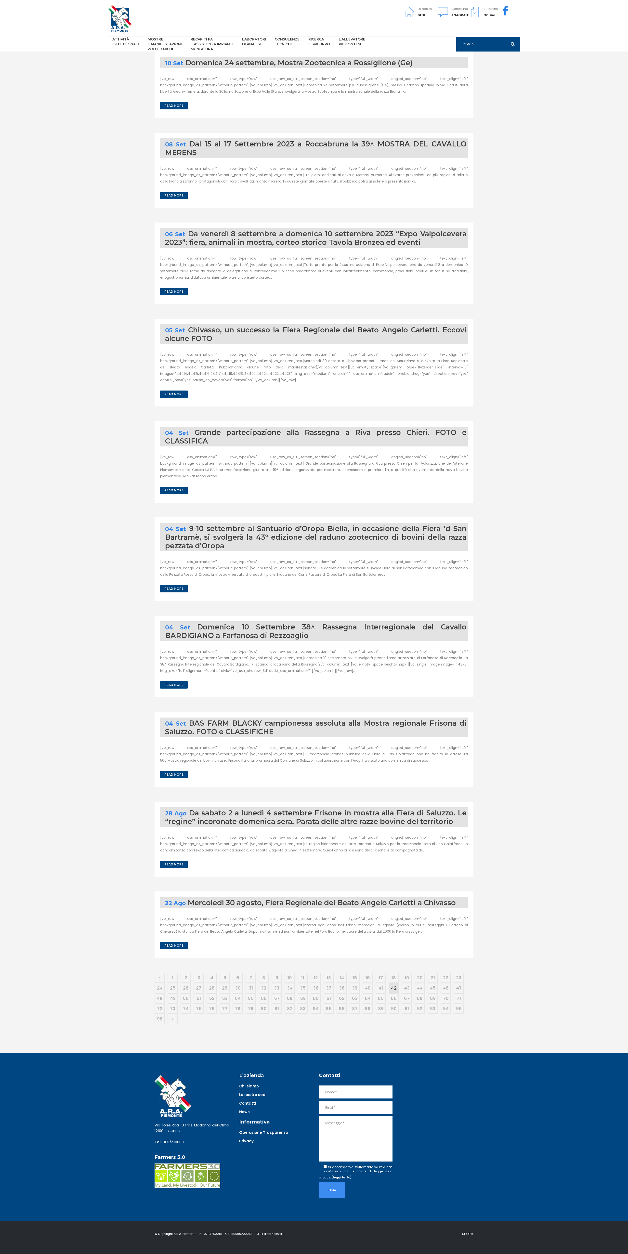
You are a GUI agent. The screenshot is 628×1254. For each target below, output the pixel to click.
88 (368, 1009)
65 (381, 998)
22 (445, 978)
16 (368, 978)
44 (420, 988)
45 (433, 988)
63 (355, 998)
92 (419, 1009)
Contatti (247, 1103)
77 (224, 1009)
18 (394, 978)
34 (290, 988)
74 (186, 1009)
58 (290, 998)
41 (381, 988)
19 (407, 978)
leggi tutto (341, 1177)
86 (342, 1009)
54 (238, 998)
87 (355, 1009)
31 (251, 988)
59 (303, 998)
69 (433, 998)
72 (159, 1009)
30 (238, 988)
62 (342, 998)
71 (459, 998)
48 (160, 998)
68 (420, 998)
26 (186, 988)
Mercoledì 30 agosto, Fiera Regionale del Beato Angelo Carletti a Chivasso (322, 902)
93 (432, 1009)
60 (316, 998)
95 (459, 1009)
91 (407, 1009)
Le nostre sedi (252, 1094)
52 (212, 998)
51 (198, 998)
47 (459, 988)
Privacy (246, 1141)
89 (381, 1009)
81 (277, 1009)
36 (316, 988)
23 (458, 978)
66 (394, 998)
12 (316, 978)
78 (238, 1009)
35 (303, 988)
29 (224, 988)
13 (329, 978)
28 (212, 988)
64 (368, 998)
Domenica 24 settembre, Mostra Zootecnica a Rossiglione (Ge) (299, 62)
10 (290, 978)
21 (433, 978)
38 (342, 988)
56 (264, 998)
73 (172, 1009)
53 (225, 998)
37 (328, 988)
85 (329, 1009)
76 (212, 1009)
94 (446, 1009)
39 (354, 988)
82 (290, 1009)
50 (186, 998)
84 (316, 1009)
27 (198, 988)
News (244, 1111)
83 (303, 1009)
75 (199, 1009)
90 (394, 1009)
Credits (467, 1234)
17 (381, 978)
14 (342, 978)
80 (264, 1009)
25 (173, 988)
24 (160, 988)
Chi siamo (249, 1086)
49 (173, 998)
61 (329, 998)
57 (277, 998)
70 (446, 998)
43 (407, 988)
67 (407, 998)
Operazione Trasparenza (263, 1132)
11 (302, 978)
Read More (173, 105)
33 (276, 988)
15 (355, 978)
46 (446, 988)
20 (420, 978)
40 (368, 988)
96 (160, 1019)
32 (263, 988)
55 (251, 998)
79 (250, 1009)
